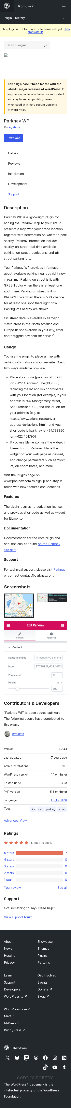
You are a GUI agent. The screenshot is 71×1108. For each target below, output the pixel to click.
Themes (43, 948)
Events (42, 982)
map (40, 809)
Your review (12, 888)
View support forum (18, 917)
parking (50, 809)
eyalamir (15, 127)
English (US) (59, 800)
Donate (44, 989)
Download (14, 138)
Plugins (42, 956)
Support (13, 194)
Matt (9, 1016)
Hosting (9, 956)
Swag (43, 996)
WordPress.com (17, 1009)
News (8, 948)
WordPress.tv (15, 996)
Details (13, 153)
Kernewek (20, 1048)
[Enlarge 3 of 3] (62, 626)
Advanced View (15, 820)
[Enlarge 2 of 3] (62, 599)
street (61, 809)
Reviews (14, 163)
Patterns (43, 962)
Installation (16, 174)
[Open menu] (64, 6)
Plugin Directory (14, 18)
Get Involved (46, 975)
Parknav (59, 569)
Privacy (9, 962)
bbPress (12, 1023)
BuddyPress (14, 1030)
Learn (8, 975)
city (33, 809)
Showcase (45, 942)
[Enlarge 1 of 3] (29, 599)
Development (17, 184)
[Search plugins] (46, 45)
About (8, 942)
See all (62, 888)
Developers (12, 989)
